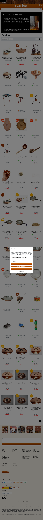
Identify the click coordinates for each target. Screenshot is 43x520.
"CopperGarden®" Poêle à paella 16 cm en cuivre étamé (21, 282)
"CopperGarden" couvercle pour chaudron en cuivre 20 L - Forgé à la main (21, 358)
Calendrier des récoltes (36, 451)
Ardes (13, 451)
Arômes (34, 450)
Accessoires (3, 451)
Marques (14, 447)
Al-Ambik (13, 450)
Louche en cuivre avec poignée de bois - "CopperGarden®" (21, 157)
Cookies (23, 452)
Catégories (4, 447)
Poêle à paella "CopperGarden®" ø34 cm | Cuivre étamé (36, 282)
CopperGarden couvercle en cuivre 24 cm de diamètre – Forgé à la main (7, 383)
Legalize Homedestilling (36, 455)
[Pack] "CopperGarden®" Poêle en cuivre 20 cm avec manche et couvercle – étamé (21, 207)
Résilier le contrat (5, 471)
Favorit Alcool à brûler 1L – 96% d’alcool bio (36, 332)
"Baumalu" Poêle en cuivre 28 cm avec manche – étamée (7, 232)
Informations (35, 447)
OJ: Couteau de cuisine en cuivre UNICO (36, 157)
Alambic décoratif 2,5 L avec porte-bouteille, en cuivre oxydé (36, 58)
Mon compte (4, 463)
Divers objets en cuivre (5, 457)
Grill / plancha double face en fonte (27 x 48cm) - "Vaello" (7, 332)
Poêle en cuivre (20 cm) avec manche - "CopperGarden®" (7, 207)
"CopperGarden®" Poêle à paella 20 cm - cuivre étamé (36, 257)
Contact (23, 449)
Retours (23, 457)
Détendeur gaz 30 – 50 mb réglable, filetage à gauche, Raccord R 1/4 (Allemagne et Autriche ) (21, 333)
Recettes (34, 452)
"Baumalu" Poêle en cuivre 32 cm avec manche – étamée (35, 207)
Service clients (25, 447)
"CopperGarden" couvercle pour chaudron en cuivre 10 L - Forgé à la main (7, 358)
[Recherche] (41, 9)
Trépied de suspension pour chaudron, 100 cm (7, 157)
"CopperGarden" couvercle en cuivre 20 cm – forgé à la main (36, 358)
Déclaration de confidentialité (16, 257)
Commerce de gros (36, 457)
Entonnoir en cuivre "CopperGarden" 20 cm (36, 83)
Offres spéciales (4, 458)
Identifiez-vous (4, 465)
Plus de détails (21, 271)
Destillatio (14, 463)
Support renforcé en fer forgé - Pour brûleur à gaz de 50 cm (36, 182)
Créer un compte (4, 466)
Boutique (34, 449)
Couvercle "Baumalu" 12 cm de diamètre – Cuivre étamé (22, 383)
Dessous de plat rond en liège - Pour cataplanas (36, 232)
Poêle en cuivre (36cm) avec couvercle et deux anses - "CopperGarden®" (7, 83)
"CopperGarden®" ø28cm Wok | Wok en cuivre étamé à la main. (7, 58)
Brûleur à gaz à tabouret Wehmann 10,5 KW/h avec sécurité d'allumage (21, 83)
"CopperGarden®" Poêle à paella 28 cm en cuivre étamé (7, 282)
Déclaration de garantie (26, 458)
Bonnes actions (14, 466)
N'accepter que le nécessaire (21, 266)
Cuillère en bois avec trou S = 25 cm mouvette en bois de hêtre (36, 132)
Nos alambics (35, 456)
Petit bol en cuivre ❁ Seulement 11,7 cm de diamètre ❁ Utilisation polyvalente (7, 182)
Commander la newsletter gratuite (22, 444)
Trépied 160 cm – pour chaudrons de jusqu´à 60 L (35, 107)
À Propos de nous (14, 465)
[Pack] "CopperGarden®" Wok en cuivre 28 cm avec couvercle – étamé (21, 58)
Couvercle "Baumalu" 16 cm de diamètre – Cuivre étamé (7, 408)
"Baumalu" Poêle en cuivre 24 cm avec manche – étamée (21, 232)
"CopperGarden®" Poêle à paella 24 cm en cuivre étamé (7, 306)
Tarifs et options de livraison (26, 450)
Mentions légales (25, 459)
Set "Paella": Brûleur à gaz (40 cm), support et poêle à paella (21, 107)
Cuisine (3, 450)
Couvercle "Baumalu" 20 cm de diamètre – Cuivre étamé (22, 408)
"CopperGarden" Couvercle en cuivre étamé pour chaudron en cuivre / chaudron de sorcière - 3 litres (36, 408)
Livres (3, 452)
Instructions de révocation (26, 456)
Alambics (3, 449)
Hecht (13, 455)
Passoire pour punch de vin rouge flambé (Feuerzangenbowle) (7, 257)
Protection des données (26, 451)
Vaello (13, 452)
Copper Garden (14, 449)
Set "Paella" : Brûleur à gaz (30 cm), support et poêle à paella (7, 107)
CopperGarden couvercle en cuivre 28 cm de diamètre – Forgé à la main (35, 383)
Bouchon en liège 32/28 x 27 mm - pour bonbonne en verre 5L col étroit (21, 182)
